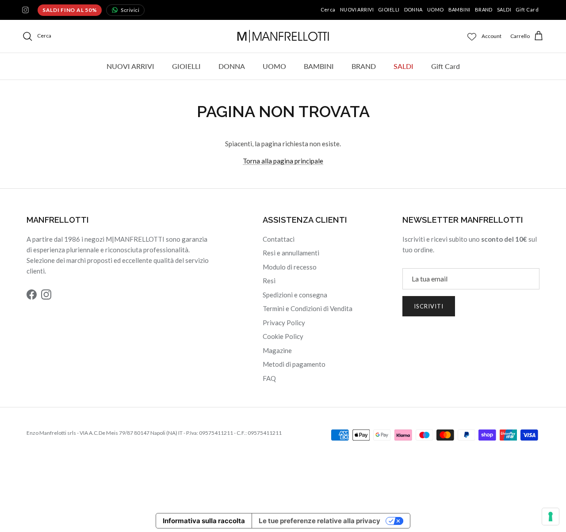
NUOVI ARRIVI (357, 9)
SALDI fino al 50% (69, 10)
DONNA (413, 9)
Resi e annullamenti (291, 253)
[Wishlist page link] (471, 36)
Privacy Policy (284, 323)
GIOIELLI (389, 9)
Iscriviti (429, 306)
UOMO (435, 9)
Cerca (328, 9)
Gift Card (527, 9)
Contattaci (278, 239)
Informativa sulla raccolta (204, 521)
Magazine (277, 350)
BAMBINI (459, 9)
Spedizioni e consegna (295, 295)
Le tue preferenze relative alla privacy (319, 521)
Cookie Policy (283, 336)
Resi (269, 281)
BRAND (484, 9)
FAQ (269, 378)
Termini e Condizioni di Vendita (307, 308)
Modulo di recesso (290, 267)
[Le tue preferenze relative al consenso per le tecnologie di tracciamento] (550, 516)
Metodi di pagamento (294, 364)
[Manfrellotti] (283, 36)
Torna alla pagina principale (283, 161)
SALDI (504, 9)
